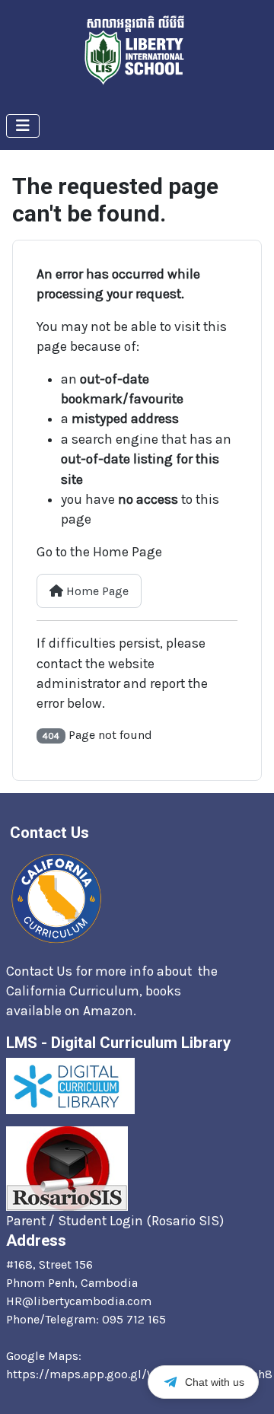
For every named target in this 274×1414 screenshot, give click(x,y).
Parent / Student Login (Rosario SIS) (115, 1220)
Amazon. (111, 1010)
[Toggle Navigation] (23, 126)
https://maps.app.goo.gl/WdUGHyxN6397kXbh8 (139, 1374)
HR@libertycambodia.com (78, 1301)
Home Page (96, 591)
